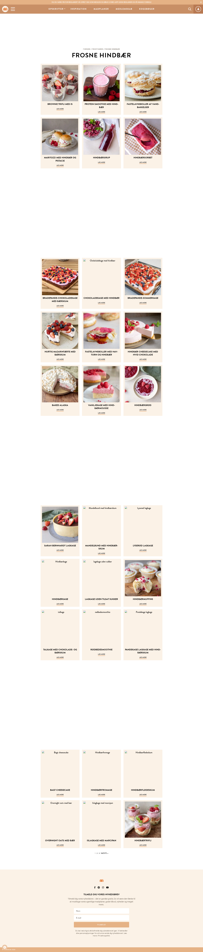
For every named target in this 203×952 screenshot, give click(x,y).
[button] (4, 947)
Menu (13, 9)
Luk (199, 891)
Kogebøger (147, 9)
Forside (86, 49)
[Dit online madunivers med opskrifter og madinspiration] (5, 9)
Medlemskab (124, 9)
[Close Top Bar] (201, 2)
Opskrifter (56, 9)
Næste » (104, 853)
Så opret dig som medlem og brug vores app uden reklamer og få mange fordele (101, 2)
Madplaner (101, 9)
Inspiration (78, 9)
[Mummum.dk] (101, 880)
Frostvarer (97, 49)
